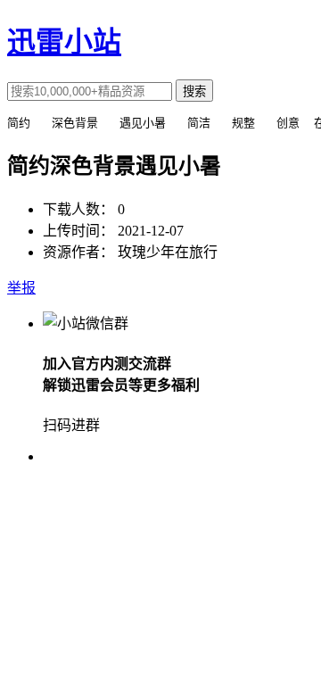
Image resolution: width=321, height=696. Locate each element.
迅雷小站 (64, 42)
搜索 (194, 91)
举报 (21, 287)
